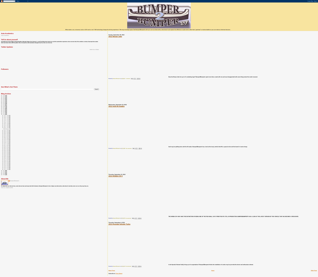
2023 (4, 99)
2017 (4, 107)
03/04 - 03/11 (6, 160)
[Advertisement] (120, 92)
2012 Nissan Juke (115, 36)
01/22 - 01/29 (6, 166)
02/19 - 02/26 (6, 163)
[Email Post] (131, 78)
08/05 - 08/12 (6, 137)
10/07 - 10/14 (6, 126)
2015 (4, 110)
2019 (4, 105)
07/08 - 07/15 (6, 142)
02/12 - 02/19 (6, 164)
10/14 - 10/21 (6, 125)
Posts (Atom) (119, 273)
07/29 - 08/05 (6, 138)
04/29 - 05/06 (6, 152)
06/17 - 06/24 (6, 144)
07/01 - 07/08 (6, 143)
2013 (4, 112)
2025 (4, 97)
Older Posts (314, 270)
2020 (4, 103)
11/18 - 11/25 (6, 120)
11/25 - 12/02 (6, 119)
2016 (4, 108)
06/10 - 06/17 (6, 146)
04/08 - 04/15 (6, 155)
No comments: (129, 148)
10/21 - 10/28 (6, 124)
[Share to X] (136, 79)
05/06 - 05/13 (6, 150)
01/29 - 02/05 (6, 165)
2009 (4, 173)
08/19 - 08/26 (6, 135)
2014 (4, 111)
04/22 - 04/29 (6, 153)
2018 (4, 106)
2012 (4, 114)
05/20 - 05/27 (6, 148)
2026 (4, 95)
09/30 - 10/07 (6, 127)
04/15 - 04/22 (6, 154)
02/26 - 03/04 (6, 162)
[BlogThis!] (135, 79)
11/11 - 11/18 (6, 121)
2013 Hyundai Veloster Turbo (119, 224)
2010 (4, 172)
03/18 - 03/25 (6, 158)
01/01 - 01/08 (6, 169)
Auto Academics (5, 35)
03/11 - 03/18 (6, 159)
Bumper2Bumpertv (14, 180)
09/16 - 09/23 (6, 130)
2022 (4, 101)
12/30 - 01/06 (6, 115)
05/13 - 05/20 (6, 149)
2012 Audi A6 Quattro (116, 106)
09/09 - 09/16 (6, 131)
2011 (4, 170)
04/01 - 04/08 (6, 157)
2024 (4, 98)
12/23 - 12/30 (6, 116)
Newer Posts (111, 270)
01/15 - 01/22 (6, 168)
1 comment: (127, 78)
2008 (4, 174)
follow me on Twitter (94, 49)
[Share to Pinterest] (139, 79)
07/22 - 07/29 (6, 139)
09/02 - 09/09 (6, 132)
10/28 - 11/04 (6, 122)
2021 (4, 102)
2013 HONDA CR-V (115, 176)
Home (212, 270)
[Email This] (133, 79)
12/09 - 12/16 (6, 117)
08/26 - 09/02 (6, 133)
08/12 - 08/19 (6, 136)
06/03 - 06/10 (6, 147)
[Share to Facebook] (138, 79)
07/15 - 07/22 (6, 141)
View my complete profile (7, 187)
